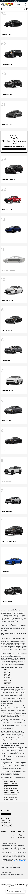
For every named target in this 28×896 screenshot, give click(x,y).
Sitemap (13, 885)
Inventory (13, 831)
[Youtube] (10, 825)
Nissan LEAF (7, 675)
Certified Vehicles (13, 837)
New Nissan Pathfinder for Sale (11, 792)
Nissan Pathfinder (8, 679)
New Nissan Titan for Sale (10, 797)
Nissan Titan (7, 683)
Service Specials (4, 834)
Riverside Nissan (3, 885)
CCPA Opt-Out (27, 885)
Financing (21, 831)
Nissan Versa (7, 685)
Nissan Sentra (7, 682)
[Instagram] (5, 825)
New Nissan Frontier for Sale (11, 785)
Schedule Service (5, 835)
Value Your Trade (14, 149)
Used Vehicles (13, 835)
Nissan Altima (7, 669)
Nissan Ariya (7, 671)
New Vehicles (13, 834)
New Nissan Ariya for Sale (10, 783)
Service (3, 831)
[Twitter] (8, 825)
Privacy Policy (6, 885)
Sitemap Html (16, 885)
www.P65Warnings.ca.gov (19, 860)
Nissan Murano (7, 677)
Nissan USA (23, 885)
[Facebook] (2, 825)
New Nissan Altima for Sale (10, 781)
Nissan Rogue (7, 680)
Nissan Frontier (7, 672)
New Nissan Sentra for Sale (10, 796)
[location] (20, 0)
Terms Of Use (9, 885)
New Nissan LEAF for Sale (10, 788)
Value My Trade (21, 837)
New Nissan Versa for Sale (10, 799)
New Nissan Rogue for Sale (10, 794)
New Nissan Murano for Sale (11, 790)
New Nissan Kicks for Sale (10, 787)
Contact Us (7, 814)
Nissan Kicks (7, 674)
